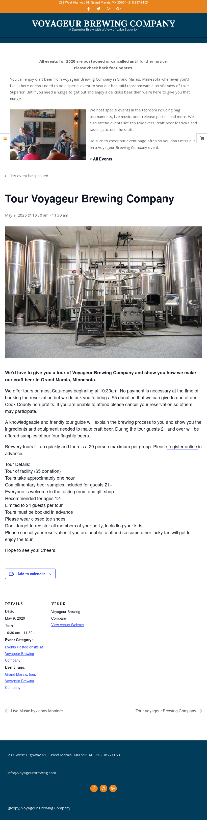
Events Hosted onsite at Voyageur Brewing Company (24, 653)
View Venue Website (67, 624)
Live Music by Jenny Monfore (36, 711)
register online (182, 446)
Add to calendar (31, 573)
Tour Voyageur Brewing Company (166, 711)
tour (32, 674)
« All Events (101, 159)
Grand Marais (16, 674)
